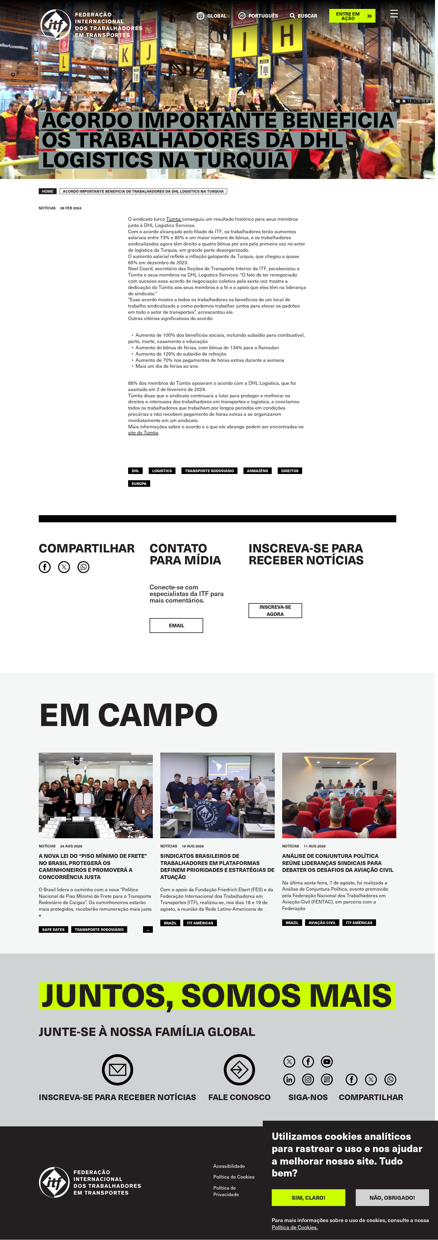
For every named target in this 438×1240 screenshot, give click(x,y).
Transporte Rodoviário (209, 470)
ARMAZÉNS (257, 470)
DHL (135, 470)
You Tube (327, 1062)
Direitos (290, 470)
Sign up (117, 1072)
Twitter (289, 1062)
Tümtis (174, 218)
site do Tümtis (143, 432)
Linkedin (289, 1079)
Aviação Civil (322, 922)
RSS (327, 1079)
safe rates (53, 929)
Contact (239, 1072)
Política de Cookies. (295, 1227)
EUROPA (139, 483)
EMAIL (176, 625)
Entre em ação (348, 15)
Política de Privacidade (226, 1191)
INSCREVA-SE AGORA (275, 610)
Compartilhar (87, 548)
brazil (170, 922)
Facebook (308, 1062)
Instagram (308, 1079)
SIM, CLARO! (308, 1197)
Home (47, 191)
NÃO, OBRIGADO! (392, 1197)
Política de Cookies (233, 1176)
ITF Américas (200, 922)
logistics (162, 470)
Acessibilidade (229, 1165)
